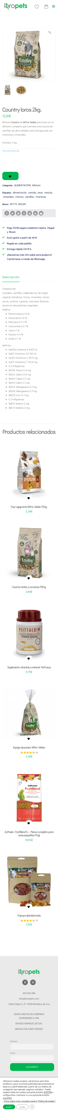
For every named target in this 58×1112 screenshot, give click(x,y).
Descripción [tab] (10, 277)
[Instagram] (33, 982)
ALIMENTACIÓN (22, 185)
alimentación (19, 192)
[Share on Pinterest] (35, 213)
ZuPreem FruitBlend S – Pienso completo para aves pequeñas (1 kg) (29, 833)
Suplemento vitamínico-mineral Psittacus (29, 667)
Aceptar (9, 1107)
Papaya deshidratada (29, 915)
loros (40, 192)
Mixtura (36, 185)
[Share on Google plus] (29, 213)
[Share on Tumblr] (24, 213)
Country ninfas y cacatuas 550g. (29, 587)
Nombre (13, 1041)
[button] (53, 6)
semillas (29, 196)
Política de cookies (46, 1101)
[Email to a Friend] (41, 213)
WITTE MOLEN (18, 204)
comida (32, 192)
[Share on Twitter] (12, 213)
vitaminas (41, 196)
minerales (8, 196)
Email (12, 1052)
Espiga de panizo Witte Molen (29, 747)
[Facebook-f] (25, 982)
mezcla (48, 192)
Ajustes (22, 1107)
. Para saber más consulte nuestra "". (29, 1101)
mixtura (19, 196)
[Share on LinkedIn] (18, 213)
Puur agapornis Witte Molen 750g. (29, 507)
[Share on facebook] (6, 213)
